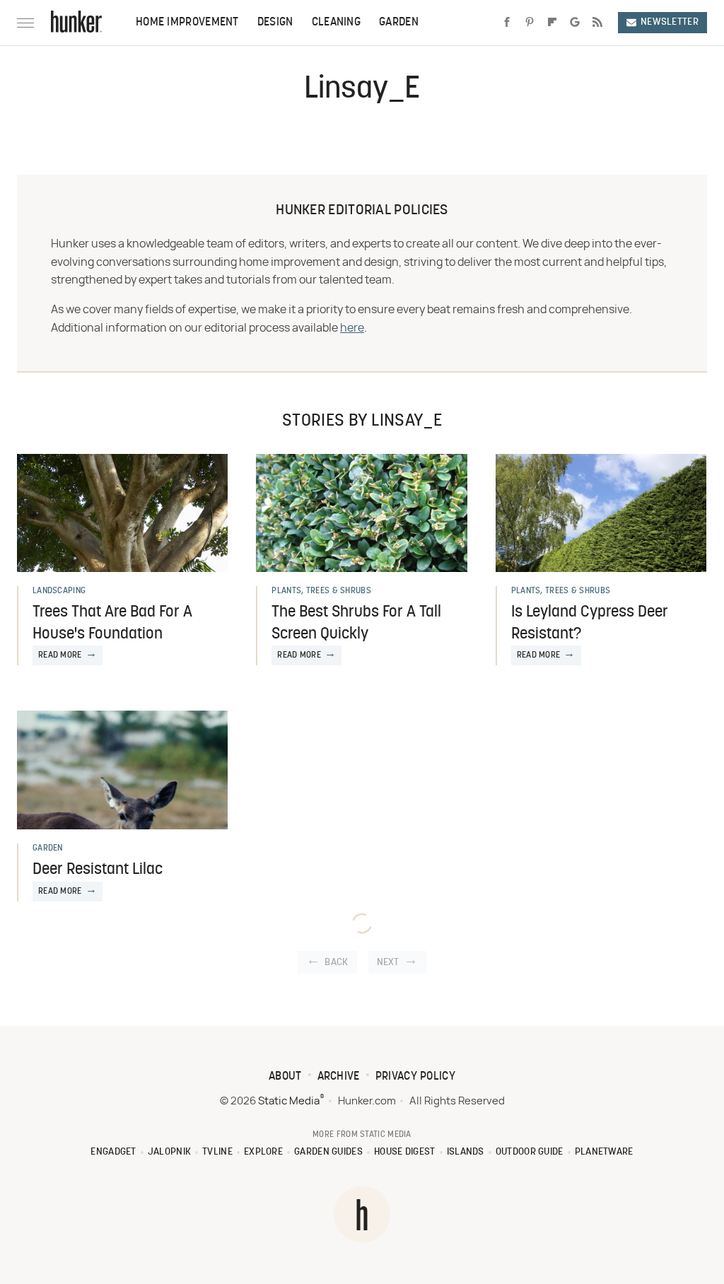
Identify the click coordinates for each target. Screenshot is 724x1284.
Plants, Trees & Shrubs (321, 591)
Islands (465, 1152)
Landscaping (59, 591)
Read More (60, 655)
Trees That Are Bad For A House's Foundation (112, 624)
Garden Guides (328, 1152)
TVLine (217, 1152)
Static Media (289, 1101)
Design (275, 22)
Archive (338, 1076)
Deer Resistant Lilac (98, 870)
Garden (399, 22)
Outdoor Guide (530, 1152)
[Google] (575, 23)
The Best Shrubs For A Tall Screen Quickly (356, 624)
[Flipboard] (552, 23)
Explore (263, 1152)
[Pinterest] (529, 23)
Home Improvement (187, 22)
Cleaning (336, 22)
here (352, 328)
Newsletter (670, 22)
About (285, 1076)
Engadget (113, 1152)
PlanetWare (604, 1152)
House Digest (405, 1152)
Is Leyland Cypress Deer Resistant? (589, 624)
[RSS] (597, 23)
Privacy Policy (415, 1076)
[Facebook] (507, 23)
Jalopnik (169, 1152)
